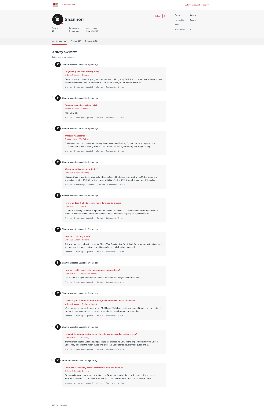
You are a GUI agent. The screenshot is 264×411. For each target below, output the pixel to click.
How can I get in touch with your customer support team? (92, 270)
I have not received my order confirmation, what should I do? (94, 368)
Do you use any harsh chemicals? (81, 105)
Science (68, 109)
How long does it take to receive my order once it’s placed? (93, 203)
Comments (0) (91, 41)
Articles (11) (76, 41)
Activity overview (59, 41)
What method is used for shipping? (81, 169)
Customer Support (89, 273)
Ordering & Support (72, 75)
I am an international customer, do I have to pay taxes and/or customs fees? (101, 334)
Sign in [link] (206, 5)
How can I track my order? (77, 236)
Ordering (85, 206)
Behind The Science (81, 109)
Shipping (85, 75)
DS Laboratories (59, 405)
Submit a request (192, 5)
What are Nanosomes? (75, 136)
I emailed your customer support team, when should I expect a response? (100, 300)
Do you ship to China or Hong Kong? (82, 71)
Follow (157, 16)
